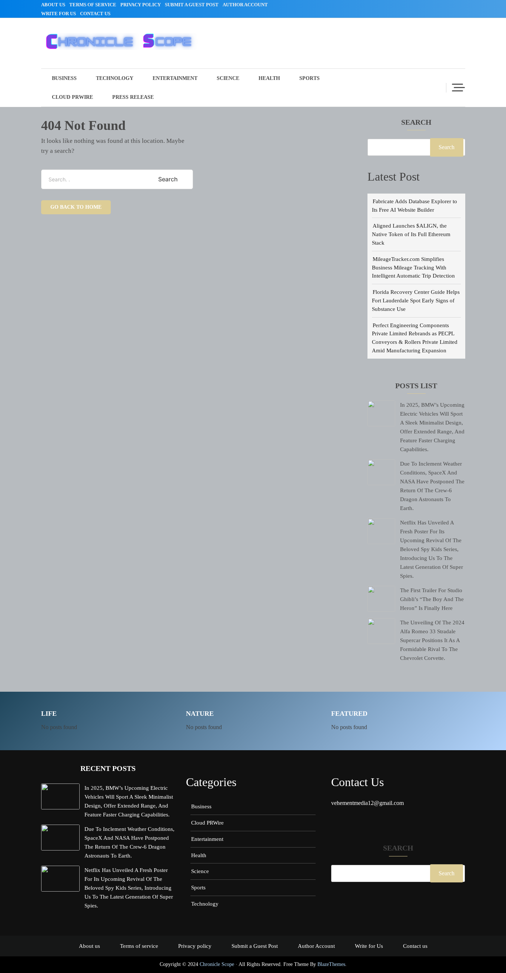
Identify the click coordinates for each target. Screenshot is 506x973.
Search (416, 122)
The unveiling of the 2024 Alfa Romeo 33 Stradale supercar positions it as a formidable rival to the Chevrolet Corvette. (432, 640)
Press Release (133, 97)
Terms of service (92, 4)
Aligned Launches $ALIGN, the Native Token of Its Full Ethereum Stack (411, 234)
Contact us (95, 13)
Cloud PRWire (72, 97)
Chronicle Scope (217, 964)
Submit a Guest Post (192, 4)
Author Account (245, 4)
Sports (309, 78)
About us (53, 4)
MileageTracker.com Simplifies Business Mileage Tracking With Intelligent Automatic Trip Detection (413, 267)
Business (64, 78)
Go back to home (75, 207)
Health (269, 78)
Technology (114, 78)
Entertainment (175, 78)
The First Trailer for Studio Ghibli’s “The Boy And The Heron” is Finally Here (432, 599)
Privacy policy (140, 4)
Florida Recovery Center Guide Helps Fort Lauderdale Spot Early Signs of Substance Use (416, 300)
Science (228, 78)
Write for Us (58, 13)
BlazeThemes (331, 964)
